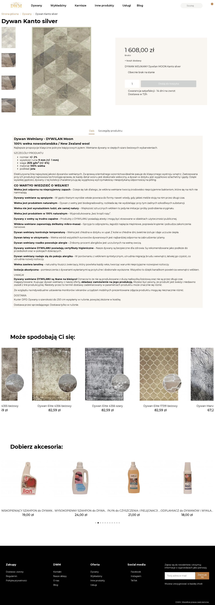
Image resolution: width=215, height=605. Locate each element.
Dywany (36, 5)
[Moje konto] (206, 6)
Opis (91, 130)
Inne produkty (104, 5)
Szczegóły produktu (110, 130)
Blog (140, 5)
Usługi (126, 5)
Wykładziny (58, 5)
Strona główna (10, 14)
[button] (20, 71)
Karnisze (80, 5)
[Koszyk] (211, 5)
